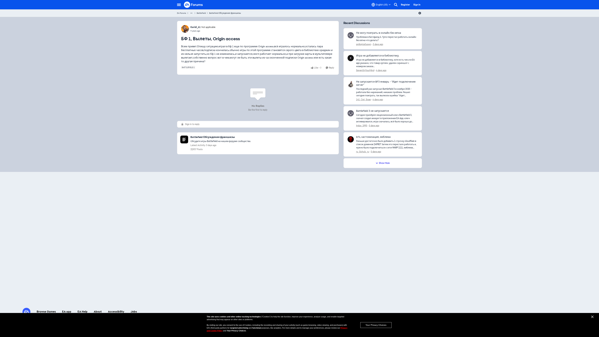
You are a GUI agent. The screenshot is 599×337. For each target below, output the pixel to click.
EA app (66, 311)
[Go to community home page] (193, 5)
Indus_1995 (361, 125)
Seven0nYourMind (365, 70)
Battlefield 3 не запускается (372, 110)
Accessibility (116, 311)
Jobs (134, 311)
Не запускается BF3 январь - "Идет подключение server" (386, 83)
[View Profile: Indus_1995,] (351, 113)
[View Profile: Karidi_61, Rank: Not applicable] (185, 29)
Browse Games (46, 311)
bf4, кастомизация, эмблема (373, 137)
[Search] (396, 5)
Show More (384, 163)
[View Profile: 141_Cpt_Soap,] (351, 84)
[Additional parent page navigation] (191, 13)
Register (405, 4)
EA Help (83, 311)
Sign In (416, 4)
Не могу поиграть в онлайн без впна (378, 32)
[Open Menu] (420, 13)
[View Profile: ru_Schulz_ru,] (351, 139)
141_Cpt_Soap (363, 99)
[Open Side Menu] (178, 4)
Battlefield (201, 13)
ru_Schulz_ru (362, 151)
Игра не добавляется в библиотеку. (377, 55)
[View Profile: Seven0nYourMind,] (351, 58)
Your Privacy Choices (375, 325)
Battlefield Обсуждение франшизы (225, 13)
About (98, 311)
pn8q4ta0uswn (363, 44)
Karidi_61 (195, 27)
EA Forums (181, 13)
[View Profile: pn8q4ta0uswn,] (351, 35)
